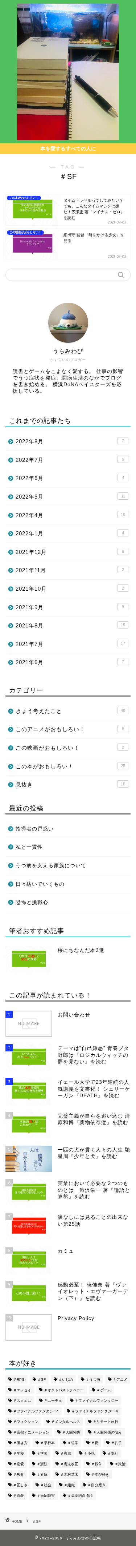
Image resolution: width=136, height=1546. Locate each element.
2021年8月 (70, 625)
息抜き (70, 784)
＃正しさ (20, 1485)
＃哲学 (72, 1443)
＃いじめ (65, 1379)
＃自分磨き (96, 1485)
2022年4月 (70, 515)
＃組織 (69, 1485)
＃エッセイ (22, 1390)
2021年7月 (70, 644)
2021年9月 (70, 607)
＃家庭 (65, 1453)
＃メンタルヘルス (65, 1422)
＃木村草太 (69, 1474)
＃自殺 (18, 1496)
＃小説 (89, 1453)
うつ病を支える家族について (51, 865)
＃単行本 (47, 1443)
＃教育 (18, 1474)
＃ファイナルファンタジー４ (95, 1411)
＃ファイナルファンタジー (96, 1401)
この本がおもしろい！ (70, 766)
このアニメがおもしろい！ (70, 729)
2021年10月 (70, 589)
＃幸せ (112, 1453)
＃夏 (94, 1443)
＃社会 (45, 1485)
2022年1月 (70, 533)
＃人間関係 (71, 1432)
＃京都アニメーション (31, 1432)
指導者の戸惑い (35, 829)
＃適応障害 (46, 1496)
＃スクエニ (22, 1401)
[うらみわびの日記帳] (68, 136)
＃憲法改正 (69, 1464)
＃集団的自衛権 (80, 1496)
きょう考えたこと (70, 711)
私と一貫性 (29, 847)
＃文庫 (42, 1474)
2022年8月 (70, 441)
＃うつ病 (93, 1379)
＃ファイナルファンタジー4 (36, 1411)
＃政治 (120, 1464)
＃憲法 (42, 1464)
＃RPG (19, 1379)
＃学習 (42, 1453)
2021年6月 (70, 662)
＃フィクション (25, 1422)
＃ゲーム (103, 1390)
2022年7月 (70, 460)
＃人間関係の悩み (107, 1432)
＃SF (41, 1379)
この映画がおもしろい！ (70, 748)
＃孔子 (116, 1443)
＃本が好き (100, 1474)
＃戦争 (96, 1464)
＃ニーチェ (53, 1401)
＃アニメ (120, 1379)
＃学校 (18, 1453)
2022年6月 (70, 478)
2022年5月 (70, 496)
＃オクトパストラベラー (64, 1390)
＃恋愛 (18, 1464)
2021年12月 (70, 552)
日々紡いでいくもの (40, 884)
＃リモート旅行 (105, 1422)
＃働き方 (20, 1443)
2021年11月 (70, 570)
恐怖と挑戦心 (32, 902)
